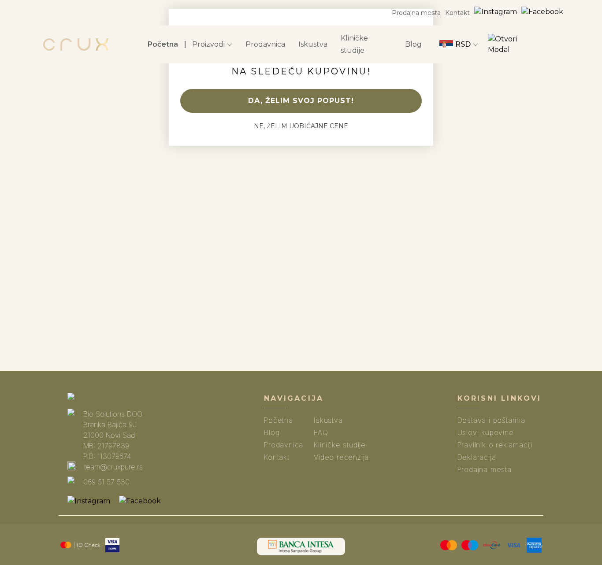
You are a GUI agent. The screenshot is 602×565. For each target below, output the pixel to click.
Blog (413, 44)
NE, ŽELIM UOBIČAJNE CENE (301, 126)
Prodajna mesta (416, 13)
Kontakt (457, 13)
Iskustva (312, 44)
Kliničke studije (354, 44)
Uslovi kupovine (485, 432)
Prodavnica (265, 44)
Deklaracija (476, 457)
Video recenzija (341, 457)
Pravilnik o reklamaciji (495, 444)
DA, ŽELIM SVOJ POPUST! (301, 100)
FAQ (321, 432)
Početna (163, 44)
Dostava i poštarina (491, 420)
